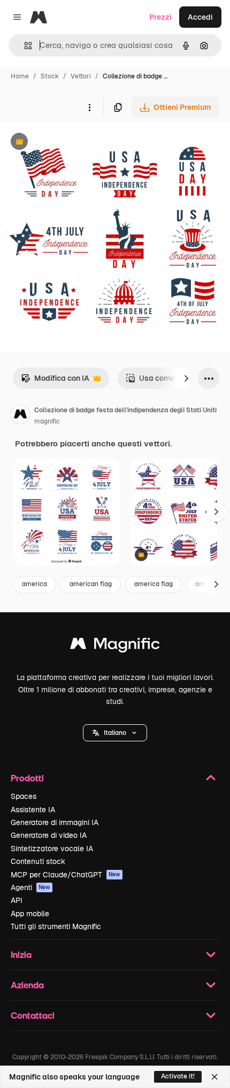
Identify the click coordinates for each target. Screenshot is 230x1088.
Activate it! (178, 1076)
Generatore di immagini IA (54, 822)
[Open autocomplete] (24, 46)
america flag (153, 584)
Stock (50, 76)
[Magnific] (115, 646)
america (34, 584)
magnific (47, 421)
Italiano (115, 733)
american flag (91, 584)
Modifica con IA (55, 381)
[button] (115, 732)
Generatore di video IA (49, 835)
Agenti (30, 887)
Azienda (27, 984)
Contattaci (33, 1015)
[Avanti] (186, 378)
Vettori (81, 76)
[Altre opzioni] (89, 107)
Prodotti (27, 777)
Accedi (200, 17)
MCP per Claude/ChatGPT (65, 874)
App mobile (30, 913)
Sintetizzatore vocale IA (52, 848)
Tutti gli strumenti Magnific (56, 926)
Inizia (21, 954)
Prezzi (160, 17)
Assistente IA (33, 809)
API (16, 900)
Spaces (23, 796)
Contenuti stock (38, 861)
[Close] (214, 1076)
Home (20, 76)
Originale (70, 143)
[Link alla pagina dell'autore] (20, 416)
